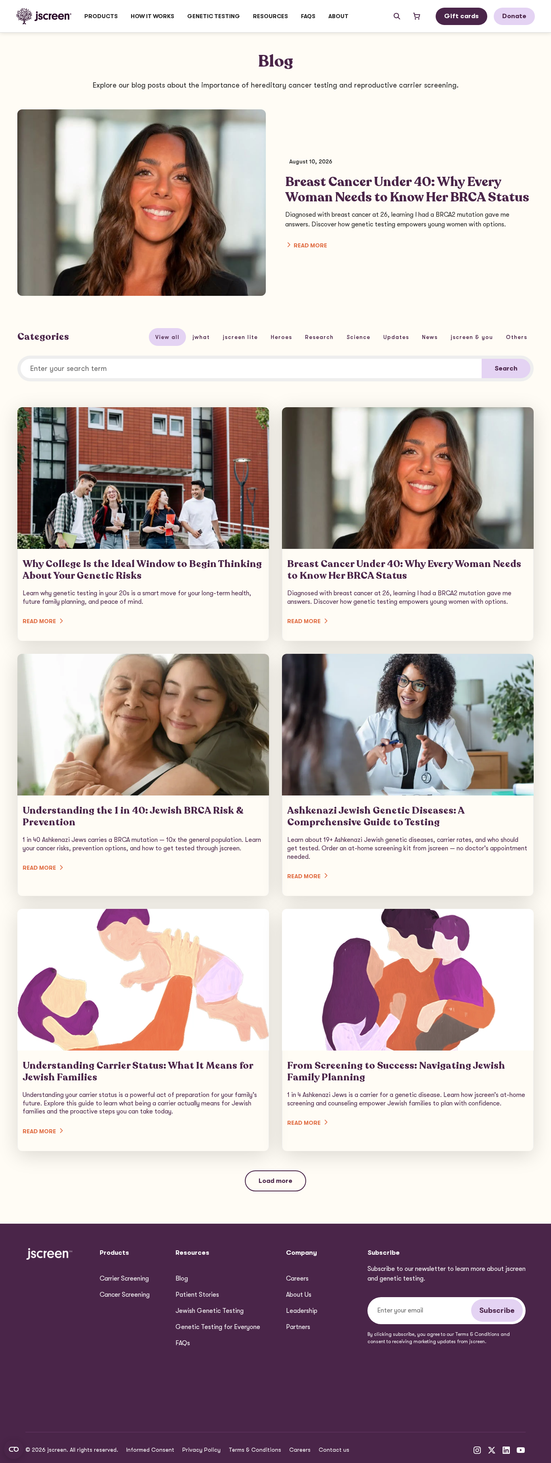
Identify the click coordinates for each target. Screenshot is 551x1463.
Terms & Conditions (255, 1449)
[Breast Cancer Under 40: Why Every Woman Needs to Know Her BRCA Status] (408, 524)
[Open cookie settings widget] (13, 1449)
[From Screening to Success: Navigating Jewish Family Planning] (408, 1030)
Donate (514, 16)
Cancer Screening (125, 1294)
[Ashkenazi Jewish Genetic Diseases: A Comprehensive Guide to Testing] (408, 775)
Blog (181, 1278)
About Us (298, 1294)
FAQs (308, 16)
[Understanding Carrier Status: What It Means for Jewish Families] (143, 1030)
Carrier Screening (124, 1278)
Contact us (334, 1449)
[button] (101, 16)
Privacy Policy (201, 1449)
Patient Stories (197, 1294)
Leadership (301, 1310)
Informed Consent (150, 1449)
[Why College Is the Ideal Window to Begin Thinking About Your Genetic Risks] (143, 524)
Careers (297, 1278)
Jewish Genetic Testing (209, 1310)
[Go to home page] (43, 16)
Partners (298, 1327)
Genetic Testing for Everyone (217, 1327)
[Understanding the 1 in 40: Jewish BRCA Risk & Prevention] (143, 775)
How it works (152, 16)
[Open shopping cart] (416, 16)
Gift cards (461, 16)
